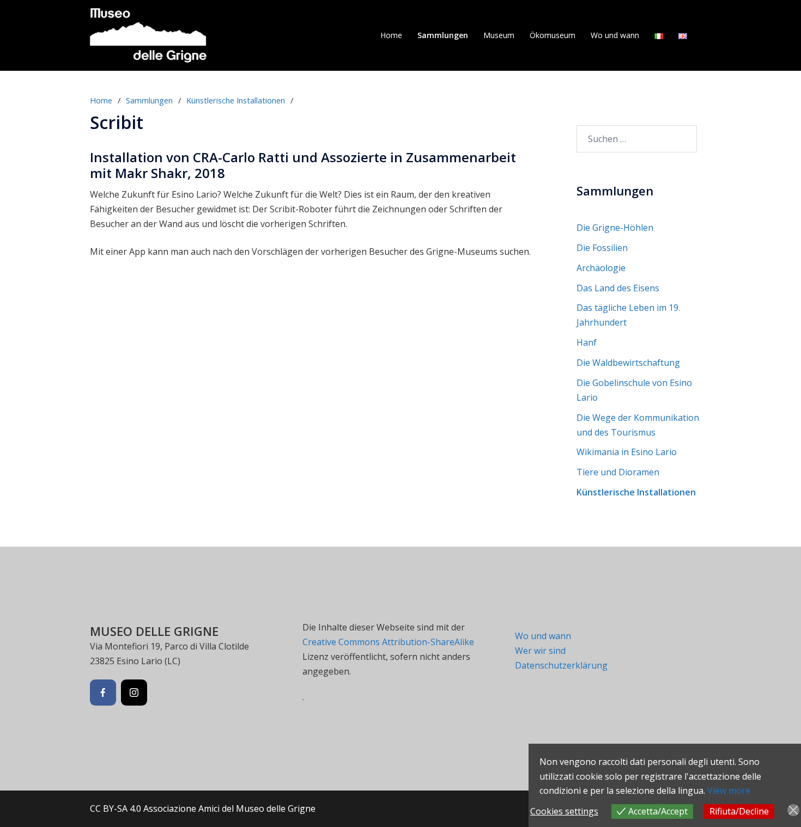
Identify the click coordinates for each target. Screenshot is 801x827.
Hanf (587, 342)
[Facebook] (103, 692)
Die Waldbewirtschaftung (628, 363)
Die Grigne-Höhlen (615, 228)
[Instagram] (134, 692)
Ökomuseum (552, 35)
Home (391, 35)
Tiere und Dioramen (618, 472)
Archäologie (601, 268)
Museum (498, 35)
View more (728, 791)
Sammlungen (442, 35)
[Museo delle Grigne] (148, 34)
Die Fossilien (602, 248)
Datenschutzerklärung (561, 665)
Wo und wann (615, 35)
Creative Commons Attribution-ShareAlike (388, 642)
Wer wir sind (540, 651)
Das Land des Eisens (618, 288)
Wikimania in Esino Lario (627, 452)
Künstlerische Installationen (235, 100)
